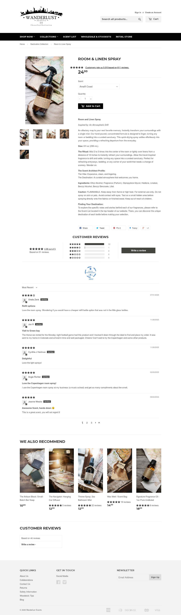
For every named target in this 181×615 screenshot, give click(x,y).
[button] (75, 244)
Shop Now (26, 36)
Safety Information (28, 591)
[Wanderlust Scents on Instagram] (65, 582)
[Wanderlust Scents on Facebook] (58, 582)
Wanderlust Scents (34, 609)
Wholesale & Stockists (96, 36)
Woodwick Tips (27, 595)
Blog (22, 599)
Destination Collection (39, 44)
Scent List (69, 36)
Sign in (138, 12)
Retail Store (124, 36)
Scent (80, 81)
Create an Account (153, 12)
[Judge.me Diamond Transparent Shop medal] (90, 272)
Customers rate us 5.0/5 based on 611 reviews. (107, 67)
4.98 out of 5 (50, 248)
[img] (28, 295)
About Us (24, 575)
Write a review (28, 544)
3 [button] (91, 422)
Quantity (82, 93)
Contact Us (25, 583)
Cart (155, 19)
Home (22, 44)
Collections (48, 36)
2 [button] (87, 422)
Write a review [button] (138, 250)
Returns (23, 587)
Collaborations (26, 579)
